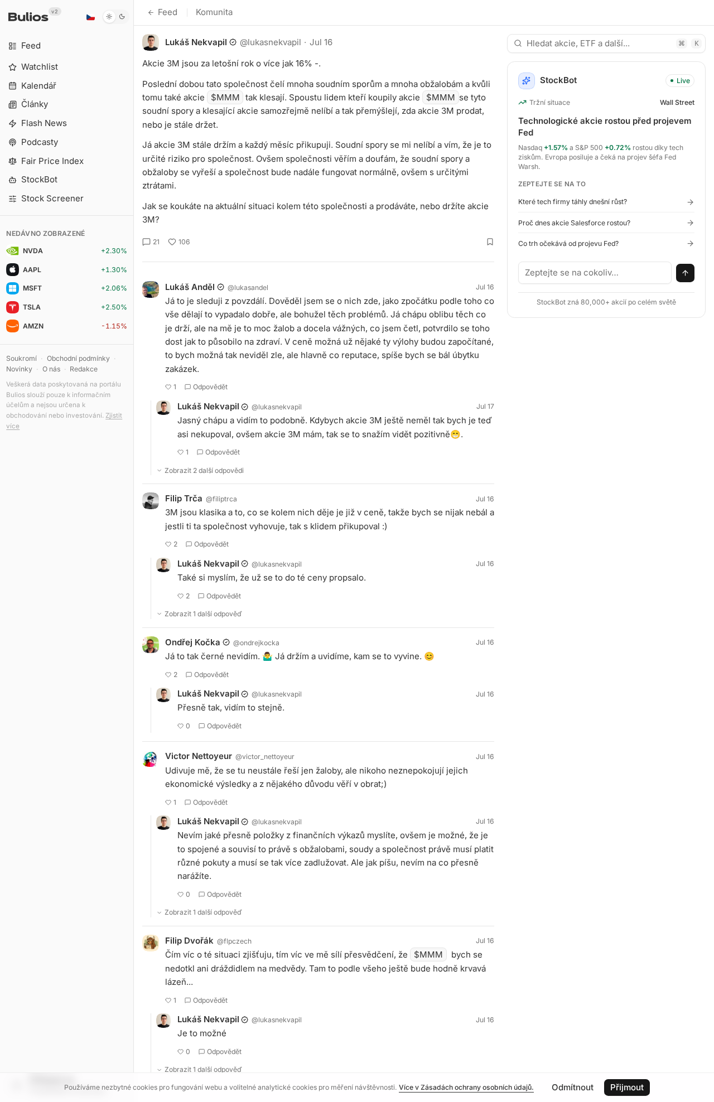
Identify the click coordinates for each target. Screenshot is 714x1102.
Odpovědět (210, 387)
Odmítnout (573, 1087)
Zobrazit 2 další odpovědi (204, 470)
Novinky (19, 369)
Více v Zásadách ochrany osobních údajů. (466, 1087)
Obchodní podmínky (78, 358)
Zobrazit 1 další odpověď (203, 614)
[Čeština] (90, 16)
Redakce (84, 369)
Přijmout (627, 1087)
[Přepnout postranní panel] (133, 551)
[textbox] (595, 273)
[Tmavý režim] (115, 16)
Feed (167, 12)
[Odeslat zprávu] (685, 273)
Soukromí (21, 358)
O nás (51, 369)
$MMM (225, 97)
